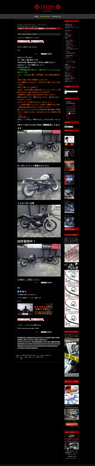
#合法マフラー (42, 339)
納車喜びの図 (67, 75)
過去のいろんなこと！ (69, 81)
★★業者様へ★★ (22, 337)
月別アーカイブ (67, 125)
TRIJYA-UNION (68, 30)
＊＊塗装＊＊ (67, 69)
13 (70, 109)
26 (69, 113)
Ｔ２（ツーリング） (70, 60)
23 (74, 111)
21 (72, 111)
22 (73, 111)
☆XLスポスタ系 (69, 40)
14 (72, 109)
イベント (67, 58)
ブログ (66, 31)
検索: (65, 89)
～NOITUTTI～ (68, 57)
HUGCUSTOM (68, 34)
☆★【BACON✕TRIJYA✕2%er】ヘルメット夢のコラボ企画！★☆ (34, 24)
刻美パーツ (67, 72)
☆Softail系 (68, 43)
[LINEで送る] (44, 53)
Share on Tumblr (49, 54)
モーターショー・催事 (70, 62)
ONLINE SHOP (45, 16)
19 (69, 111)
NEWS (66, 33)
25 (68, 113)
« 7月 (68, 117)
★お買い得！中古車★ (69, 78)
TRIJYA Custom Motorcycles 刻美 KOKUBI (28, 328)
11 (68, 109)
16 (74, 109)
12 (69, 109)
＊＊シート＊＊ (68, 70)
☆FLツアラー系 (69, 44)
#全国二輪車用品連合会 (37, 341)
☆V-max (67, 51)
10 (66, 109)
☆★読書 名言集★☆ (69, 55)
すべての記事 (47, 337)
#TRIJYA (25, 339)
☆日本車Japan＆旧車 (70, 53)
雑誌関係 (67, 64)
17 (66, 111)
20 (70, 111)
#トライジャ (31, 339)
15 (73, 109)
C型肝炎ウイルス (68, 79)
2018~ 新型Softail (68, 25)
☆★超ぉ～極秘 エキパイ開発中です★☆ (30, 26)
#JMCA (36, 339)
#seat (49, 341)
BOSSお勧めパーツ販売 (70, 67)
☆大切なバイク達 (68, 76)
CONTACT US (56, 16)
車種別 (52, 337)
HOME (36, 16)
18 (68, 111)
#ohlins (45, 341)
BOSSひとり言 (68, 66)
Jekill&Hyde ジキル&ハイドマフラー (35, 337)
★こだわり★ (67, 73)
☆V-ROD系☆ (68, 47)
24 (66, 113)
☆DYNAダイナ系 (69, 41)
